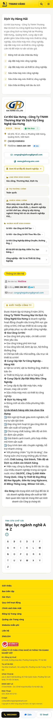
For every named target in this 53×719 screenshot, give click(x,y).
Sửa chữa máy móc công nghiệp (23, 73)
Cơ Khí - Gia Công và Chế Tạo (19, 228)
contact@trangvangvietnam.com (14, 701)
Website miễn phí (10, 625)
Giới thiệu (7, 585)
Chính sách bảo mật (11, 608)
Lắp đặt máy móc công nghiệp (22, 61)
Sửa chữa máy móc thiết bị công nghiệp (27, 79)
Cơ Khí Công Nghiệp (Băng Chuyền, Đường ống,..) (25, 242)
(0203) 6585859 (16, 141)
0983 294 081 (24, 146)
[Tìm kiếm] (41, 4)
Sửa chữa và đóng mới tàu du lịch (24, 85)
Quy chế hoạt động (11, 602)
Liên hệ (5, 630)
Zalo (37, 146)
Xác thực (6, 597)
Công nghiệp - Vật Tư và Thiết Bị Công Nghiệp (23, 259)
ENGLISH (6, 636)
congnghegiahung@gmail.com (29, 292)
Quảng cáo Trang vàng (13, 619)
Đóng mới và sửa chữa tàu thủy (23, 55)
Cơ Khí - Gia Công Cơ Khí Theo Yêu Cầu (23, 234)
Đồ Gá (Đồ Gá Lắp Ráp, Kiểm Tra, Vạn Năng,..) (22, 250)
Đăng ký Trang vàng (11, 613)
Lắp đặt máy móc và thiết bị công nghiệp (27, 67)
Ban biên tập (8, 591)
